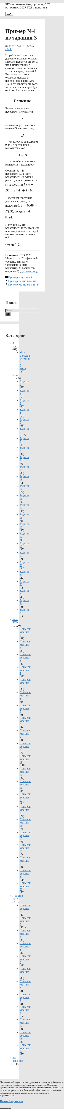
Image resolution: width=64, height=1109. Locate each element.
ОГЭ (15, 374)
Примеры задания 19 (25, 860)
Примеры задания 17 (25, 835)
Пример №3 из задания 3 (23, 280)
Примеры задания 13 (25, 784)
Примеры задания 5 (25, 682)
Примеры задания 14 (25, 797)
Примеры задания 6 (25, 695)
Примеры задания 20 (25, 873)
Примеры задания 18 (25, 848)
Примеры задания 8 (25, 721)
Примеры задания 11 (25, 759)
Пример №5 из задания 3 (23, 284)
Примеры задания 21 (25, 886)
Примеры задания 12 (25, 771)
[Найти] (7, 314)
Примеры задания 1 (25, 632)
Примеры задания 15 (25, 810)
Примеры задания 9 (25, 733)
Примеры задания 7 (25, 708)
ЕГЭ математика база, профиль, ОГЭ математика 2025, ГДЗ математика (27, 6)
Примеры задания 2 (25, 644)
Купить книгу (29, 271)
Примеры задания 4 (25, 670)
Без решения (17, 1059)
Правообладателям (11, 1101)
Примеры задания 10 (25, 746)
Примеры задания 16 (25, 822)
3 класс (15, 344)
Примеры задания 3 (20, 277)
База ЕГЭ (15, 621)
